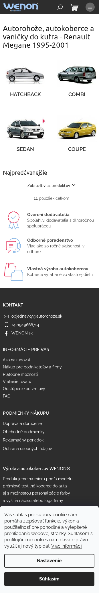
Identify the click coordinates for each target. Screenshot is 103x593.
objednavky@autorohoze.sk (36, 316)
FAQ (6, 396)
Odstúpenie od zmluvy (24, 388)
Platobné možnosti (20, 374)
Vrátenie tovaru (17, 381)
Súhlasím (49, 579)
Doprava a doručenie (22, 423)
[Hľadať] (60, 7)
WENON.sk (22, 333)
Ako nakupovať (16, 360)
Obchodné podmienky (24, 431)
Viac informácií (66, 546)
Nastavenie (49, 560)
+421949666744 (25, 324)
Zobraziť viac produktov (48, 185)
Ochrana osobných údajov (27, 448)
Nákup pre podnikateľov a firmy (32, 367)
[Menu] (90, 7)
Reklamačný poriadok (23, 440)
